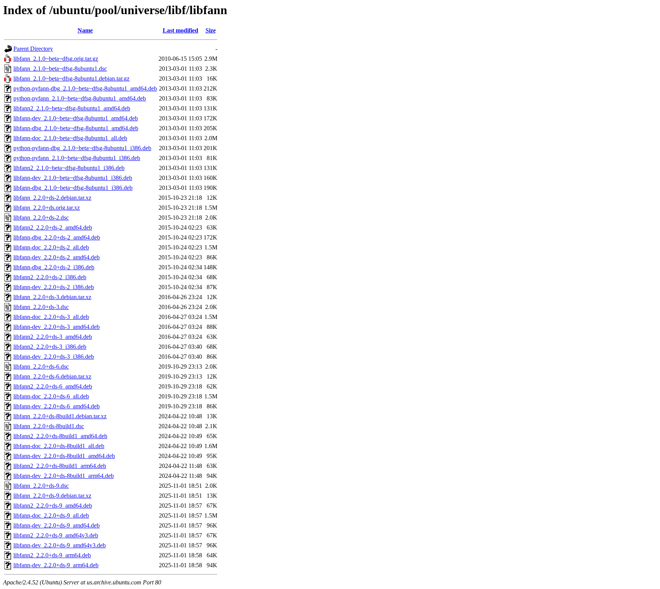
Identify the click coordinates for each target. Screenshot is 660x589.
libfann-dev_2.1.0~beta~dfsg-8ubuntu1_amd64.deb (75, 118)
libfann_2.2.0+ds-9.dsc (41, 485)
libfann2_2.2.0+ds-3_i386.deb (49, 346)
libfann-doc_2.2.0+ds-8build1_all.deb (58, 446)
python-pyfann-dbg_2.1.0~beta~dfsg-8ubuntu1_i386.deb (82, 148)
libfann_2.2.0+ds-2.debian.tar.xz (52, 197)
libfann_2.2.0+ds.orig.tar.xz (46, 207)
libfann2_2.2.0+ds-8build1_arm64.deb (59, 466)
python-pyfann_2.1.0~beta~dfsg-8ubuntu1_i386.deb (76, 158)
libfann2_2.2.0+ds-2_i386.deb (49, 277)
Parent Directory (33, 48)
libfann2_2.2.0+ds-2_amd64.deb (52, 227)
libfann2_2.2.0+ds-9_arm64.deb (52, 555)
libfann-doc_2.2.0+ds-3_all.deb (51, 317)
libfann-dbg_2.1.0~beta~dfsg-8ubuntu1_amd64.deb (75, 128)
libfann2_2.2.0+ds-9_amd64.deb (52, 505)
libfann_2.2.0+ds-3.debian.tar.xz (52, 297)
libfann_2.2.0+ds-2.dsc (41, 217)
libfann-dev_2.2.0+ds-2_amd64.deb (56, 257)
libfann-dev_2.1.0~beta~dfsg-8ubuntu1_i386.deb (72, 178)
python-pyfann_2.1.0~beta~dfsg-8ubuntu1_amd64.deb (79, 98)
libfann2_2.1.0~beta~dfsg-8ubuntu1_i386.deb (69, 168)
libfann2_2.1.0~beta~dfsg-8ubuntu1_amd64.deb (71, 108)
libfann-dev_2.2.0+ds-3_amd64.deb (56, 327)
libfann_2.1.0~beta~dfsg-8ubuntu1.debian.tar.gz (71, 78)
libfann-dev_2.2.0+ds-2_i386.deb (53, 287)
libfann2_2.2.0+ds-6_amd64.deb (52, 386)
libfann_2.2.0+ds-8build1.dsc (48, 426)
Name (85, 30)
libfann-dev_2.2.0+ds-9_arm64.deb (56, 565)
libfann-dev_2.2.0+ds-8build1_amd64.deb (64, 456)
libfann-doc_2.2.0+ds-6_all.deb (51, 396)
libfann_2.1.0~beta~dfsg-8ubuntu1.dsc (60, 68)
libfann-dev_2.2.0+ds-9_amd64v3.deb (59, 545)
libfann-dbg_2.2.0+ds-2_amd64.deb (56, 237)
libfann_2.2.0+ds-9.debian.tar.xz (52, 495)
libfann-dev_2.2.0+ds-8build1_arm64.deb (63, 475)
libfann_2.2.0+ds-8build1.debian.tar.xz (60, 416)
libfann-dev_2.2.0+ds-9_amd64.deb (56, 525)
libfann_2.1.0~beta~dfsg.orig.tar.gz (55, 58)
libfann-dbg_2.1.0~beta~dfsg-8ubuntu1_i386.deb (73, 187)
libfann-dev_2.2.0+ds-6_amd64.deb (56, 406)
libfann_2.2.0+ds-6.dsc (41, 366)
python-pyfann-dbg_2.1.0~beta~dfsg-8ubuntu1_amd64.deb (85, 88)
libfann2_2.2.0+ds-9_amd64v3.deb (55, 535)
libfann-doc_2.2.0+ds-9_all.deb (51, 515)
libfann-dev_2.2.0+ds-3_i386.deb (53, 356)
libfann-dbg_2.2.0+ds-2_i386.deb (53, 267)
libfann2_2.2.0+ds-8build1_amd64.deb (60, 436)
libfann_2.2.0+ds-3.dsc (41, 307)
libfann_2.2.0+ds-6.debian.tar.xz (52, 376)
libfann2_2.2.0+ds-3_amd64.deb (52, 336)
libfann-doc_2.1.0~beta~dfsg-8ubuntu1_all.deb (70, 138)
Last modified (180, 30)
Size (210, 30)
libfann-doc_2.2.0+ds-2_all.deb (51, 247)
